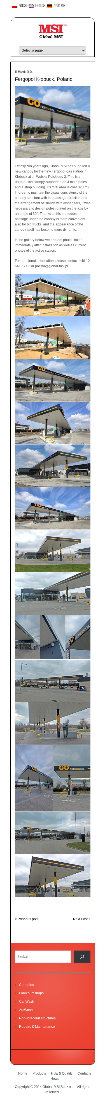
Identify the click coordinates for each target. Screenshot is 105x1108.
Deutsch (58, 6)
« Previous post (26, 919)
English (40, 6)
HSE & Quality (62, 1073)
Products (39, 1073)
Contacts (84, 1073)
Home (22, 1073)
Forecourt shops (31, 993)
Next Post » (81, 919)
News (54, 1079)
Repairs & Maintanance (37, 1027)
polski (22, 6)
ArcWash (26, 1010)
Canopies (26, 985)
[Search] (82, 957)
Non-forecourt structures (37, 1018)
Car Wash (26, 1001)
